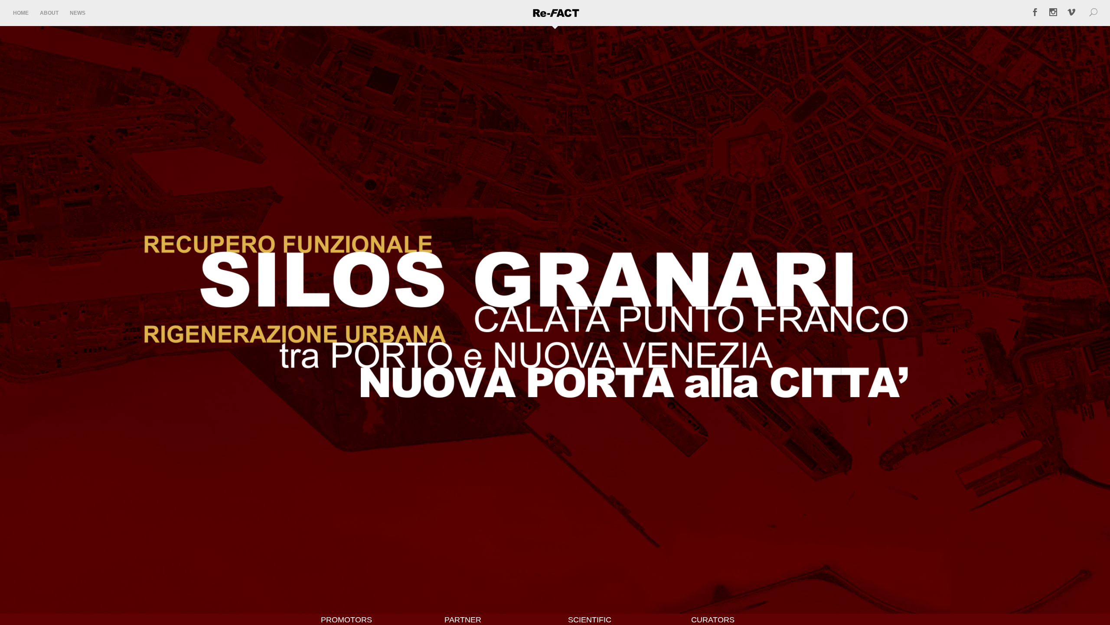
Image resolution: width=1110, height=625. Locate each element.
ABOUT (49, 13)
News (77, 13)
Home (21, 13)
